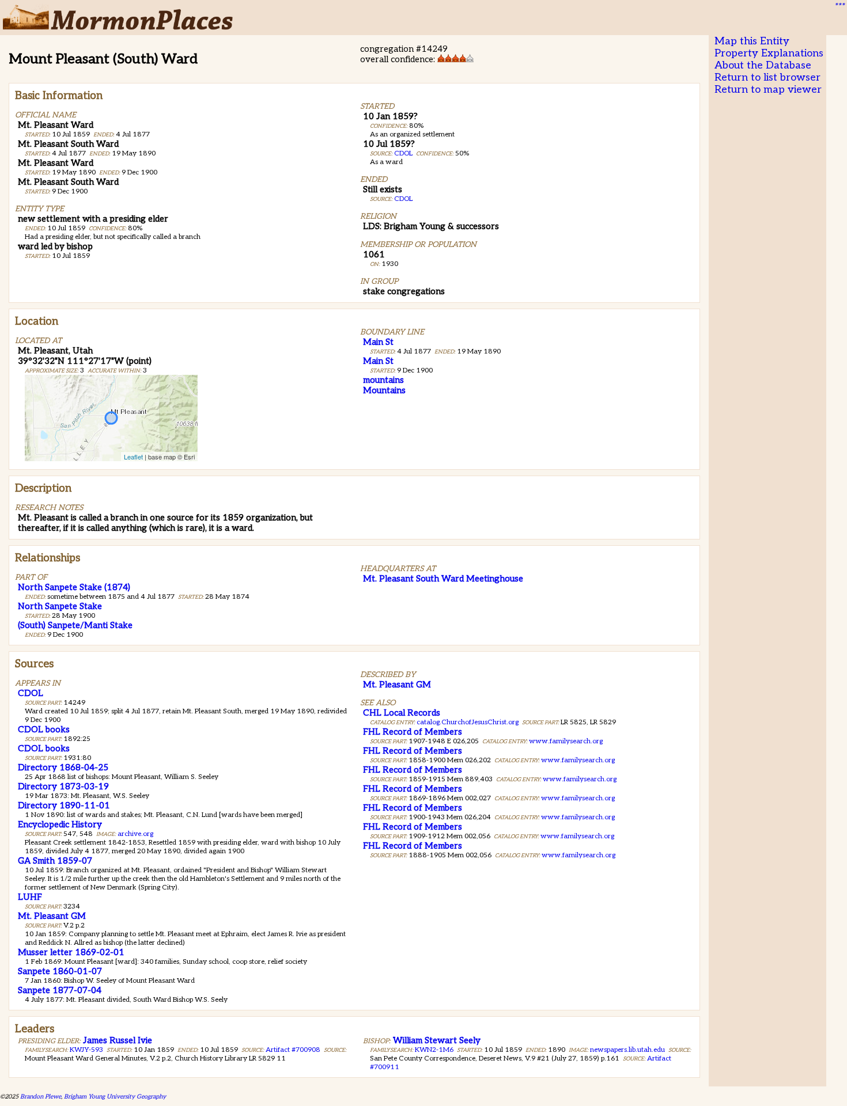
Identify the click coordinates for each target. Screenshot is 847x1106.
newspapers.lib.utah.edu (627, 1050)
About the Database (762, 65)
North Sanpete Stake (60, 606)
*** (839, 6)
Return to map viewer (768, 89)
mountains (383, 380)
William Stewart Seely (437, 1040)
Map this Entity (751, 41)
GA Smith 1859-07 (55, 861)
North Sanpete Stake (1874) (74, 587)
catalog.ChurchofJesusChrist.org (468, 722)
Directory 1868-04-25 (63, 767)
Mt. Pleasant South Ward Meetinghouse (443, 578)
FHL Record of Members (412, 732)
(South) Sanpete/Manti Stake (75, 625)
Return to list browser (767, 77)
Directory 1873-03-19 (63, 786)
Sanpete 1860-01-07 (60, 971)
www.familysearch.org (566, 741)
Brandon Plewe (40, 1096)
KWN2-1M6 (434, 1050)
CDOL (403, 153)
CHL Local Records (401, 713)
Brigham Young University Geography (115, 1096)
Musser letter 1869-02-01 (71, 952)
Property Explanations (768, 53)
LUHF (30, 897)
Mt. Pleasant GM (52, 916)
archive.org (135, 834)
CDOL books (44, 729)
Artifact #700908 (293, 1050)
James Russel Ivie (117, 1040)
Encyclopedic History (60, 824)
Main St (378, 342)
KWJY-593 (86, 1050)
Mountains (384, 390)
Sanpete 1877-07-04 (59, 990)
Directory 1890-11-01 (64, 805)
